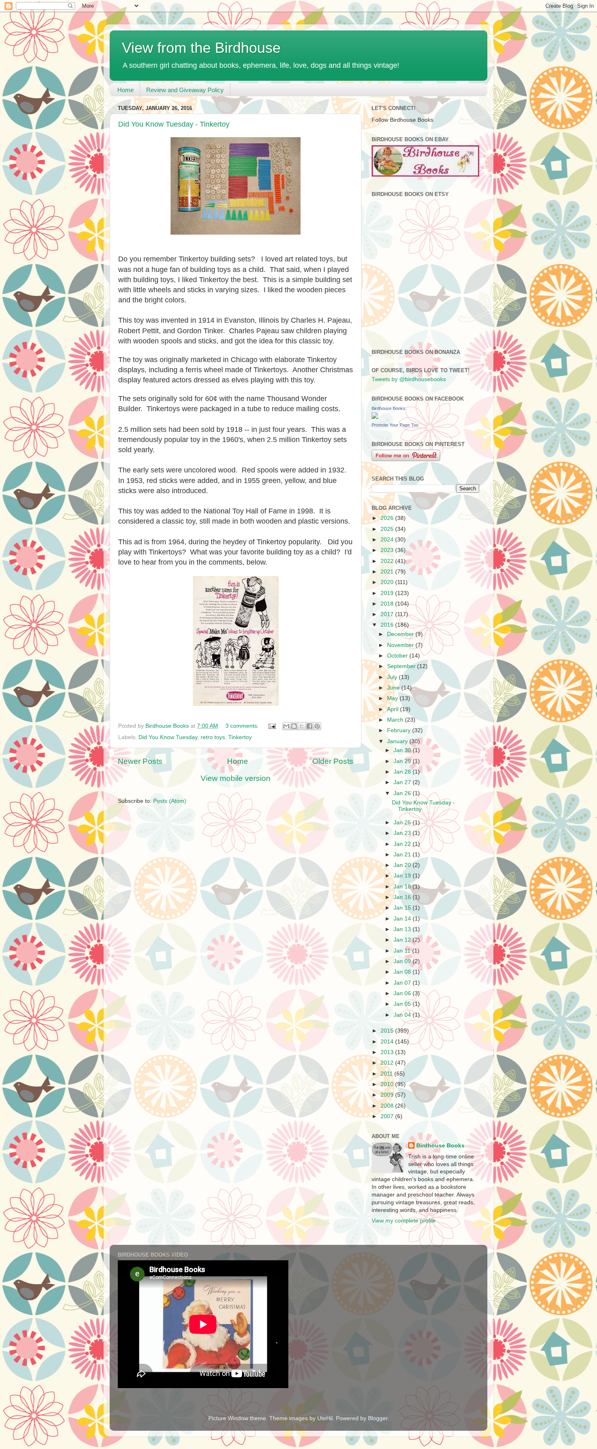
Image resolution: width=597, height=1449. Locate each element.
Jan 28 (403, 772)
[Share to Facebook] (309, 726)
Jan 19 (403, 876)
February (399, 730)
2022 (388, 561)
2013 (388, 1052)
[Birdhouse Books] (375, 417)
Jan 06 (403, 993)
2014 (388, 1042)
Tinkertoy (240, 737)
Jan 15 (403, 908)
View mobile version (235, 778)
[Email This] (286, 726)
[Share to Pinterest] (317, 726)
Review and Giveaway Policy (185, 89)
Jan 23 (403, 833)
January (398, 741)
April (393, 709)
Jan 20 (403, 865)
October (398, 656)
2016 (388, 625)
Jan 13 (403, 929)
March (396, 720)
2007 (388, 1116)
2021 (388, 572)
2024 (388, 540)
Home (125, 89)
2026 (388, 518)
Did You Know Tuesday (167, 737)
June (394, 688)
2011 (387, 1074)
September (402, 666)
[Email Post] (271, 726)
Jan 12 (403, 940)
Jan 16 (403, 897)
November (401, 645)
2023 (388, 550)
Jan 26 (403, 793)
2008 (388, 1106)
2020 (388, 582)
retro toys (213, 737)
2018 (388, 604)
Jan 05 (403, 1004)
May (393, 698)
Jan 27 (403, 782)
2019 (388, 593)
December (401, 634)
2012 (388, 1063)
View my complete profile (404, 1221)
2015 (388, 1031)
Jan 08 (403, 972)
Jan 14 (403, 919)
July (393, 677)
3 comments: (242, 726)
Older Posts (332, 761)
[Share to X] (302, 726)
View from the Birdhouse (201, 47)
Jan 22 (403, 844)
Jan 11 (403, 951)
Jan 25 (403, 822)
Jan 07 (403, 983)
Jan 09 (403, 961)
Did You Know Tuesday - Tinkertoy (173, 124)
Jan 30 (403, 750)
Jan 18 (403, 887)
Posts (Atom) (169, 801)
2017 (388, 614)
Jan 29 (403, 761)
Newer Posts (140, 761)
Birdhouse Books (388, 408)
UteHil (325, 1418)
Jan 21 (403, 855)
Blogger (377, 1418)
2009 (388, 1095)
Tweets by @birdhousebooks (409, 379)
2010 (388, 1084)
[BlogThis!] (294, 726)
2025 (388, 529)
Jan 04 (403, 1015)
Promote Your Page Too (395, 425)
